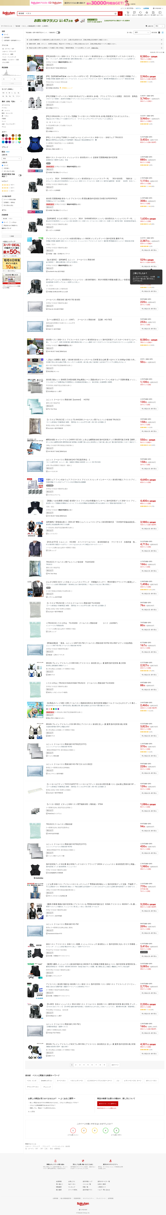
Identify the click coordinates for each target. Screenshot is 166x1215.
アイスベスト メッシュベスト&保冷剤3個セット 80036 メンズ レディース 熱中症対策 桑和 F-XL (85, 238)
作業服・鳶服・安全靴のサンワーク (59, 254)
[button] (158, 8)
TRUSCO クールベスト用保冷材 (59, 824)
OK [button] (158, 277)
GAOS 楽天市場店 (53, 833)
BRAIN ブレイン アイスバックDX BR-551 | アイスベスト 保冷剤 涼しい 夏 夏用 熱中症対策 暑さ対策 (86, 724)
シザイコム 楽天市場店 (55, 597)
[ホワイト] (9, 135)
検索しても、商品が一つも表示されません (43, 1108)
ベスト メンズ (31, 1080)
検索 (12, 83)
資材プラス (51, 675)
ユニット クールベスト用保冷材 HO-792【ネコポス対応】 (69, 764)
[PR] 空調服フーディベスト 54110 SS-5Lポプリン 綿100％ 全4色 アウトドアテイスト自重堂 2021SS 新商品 (91, 96)
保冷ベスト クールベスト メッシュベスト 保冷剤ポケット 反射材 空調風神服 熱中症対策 (81, 157)
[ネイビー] (6, 142)
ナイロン (4, 108)
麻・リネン (5, 116)
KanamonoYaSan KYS (55, 933)
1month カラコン (46, 1080)
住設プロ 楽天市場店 (54, 329)
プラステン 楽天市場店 (55, 916)
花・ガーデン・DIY (31, 1148)
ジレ (118, 1080)
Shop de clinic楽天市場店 (56, 309)
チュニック (47, 1087)
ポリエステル (6, 105)
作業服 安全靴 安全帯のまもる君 (58, 291)
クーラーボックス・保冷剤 (61, 1146)
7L (13, 96)
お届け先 (4, 155)
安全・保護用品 (55, 1148)
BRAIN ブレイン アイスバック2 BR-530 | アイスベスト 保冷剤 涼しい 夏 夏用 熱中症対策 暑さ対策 (86, 663)
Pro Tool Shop (52, 409)
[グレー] (6, 135)
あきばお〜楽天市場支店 (55, 428)
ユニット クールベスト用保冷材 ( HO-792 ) (63, 1024)
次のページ (115, 1065)
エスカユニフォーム (54, 495)
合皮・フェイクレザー (8, 124)
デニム (4, 127)
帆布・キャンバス (7, 113)
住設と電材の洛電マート (55, 149)
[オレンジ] (13, 138)
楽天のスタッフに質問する (108, 1104)
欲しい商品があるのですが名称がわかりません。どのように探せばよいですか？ (54, 1102)
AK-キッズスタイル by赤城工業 (57, 896)
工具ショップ (52, 550)
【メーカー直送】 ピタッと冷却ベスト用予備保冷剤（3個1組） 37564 (74, 804)
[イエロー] (16, 138)
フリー (18, 96)
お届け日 (4, 162)
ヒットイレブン (53, 533)
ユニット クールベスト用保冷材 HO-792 (62, 924)
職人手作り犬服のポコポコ (56, 718)
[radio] (2, 34)
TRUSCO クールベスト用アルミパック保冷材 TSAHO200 (70, 562)
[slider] (2, 75)
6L (10, 96)
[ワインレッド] (6, 138)
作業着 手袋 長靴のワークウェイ (58, 172)
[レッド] (9, 138)
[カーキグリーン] (19, 135)
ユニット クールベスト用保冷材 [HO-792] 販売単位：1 (68, 460)
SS (3, 93)
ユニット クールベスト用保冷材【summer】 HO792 (67, 400)
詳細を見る (94, 48)
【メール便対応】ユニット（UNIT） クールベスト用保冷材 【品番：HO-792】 (79, 320)
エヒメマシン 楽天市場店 (55, 773)
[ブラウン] (13, 135)
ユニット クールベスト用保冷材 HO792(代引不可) (66, 744)
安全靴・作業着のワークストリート (59, 956)
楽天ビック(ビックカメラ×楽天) (57, 692)
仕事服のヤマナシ (53, 108)
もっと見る (31, 1111)
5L (6, 96)
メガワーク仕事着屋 (54, 190)
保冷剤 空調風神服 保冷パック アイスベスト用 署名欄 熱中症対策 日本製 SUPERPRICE (81, 199)
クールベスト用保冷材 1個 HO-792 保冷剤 (63, 300)
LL (15, 93)
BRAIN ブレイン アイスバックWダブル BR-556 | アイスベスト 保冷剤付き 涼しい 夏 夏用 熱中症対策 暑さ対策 (91, 1044)
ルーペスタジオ (53, 471)
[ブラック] (3, 135)
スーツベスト (61, 1080)
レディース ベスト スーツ (132, 1080)
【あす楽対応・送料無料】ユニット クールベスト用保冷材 (70, 260)
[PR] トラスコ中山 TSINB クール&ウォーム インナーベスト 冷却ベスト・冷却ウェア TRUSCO (84, 137)
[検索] (120, 13)
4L (3, 96)
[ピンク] (3, 138)
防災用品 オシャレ (53, 371)
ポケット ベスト (151, 1080)
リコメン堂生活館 (53, 756)
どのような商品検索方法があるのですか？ (43, 1105)
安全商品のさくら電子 (55, 391)
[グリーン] (19, 138)
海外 (8, 152)
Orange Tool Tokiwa (54, 1033)
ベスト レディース (76, 1080)
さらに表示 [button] (5, 62)
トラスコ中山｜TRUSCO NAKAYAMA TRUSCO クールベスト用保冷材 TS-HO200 (80, 683)
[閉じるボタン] (161, 40)
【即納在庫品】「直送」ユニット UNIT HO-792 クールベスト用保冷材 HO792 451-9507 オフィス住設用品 (89, 643)
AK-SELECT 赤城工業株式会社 (57, 68)
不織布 (4, 118)
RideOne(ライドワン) (54, 813)
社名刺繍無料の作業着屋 (55, 873)
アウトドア (46, 1146)
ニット (4, 121)
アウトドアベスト (33, 1087)
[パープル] (9, 142)
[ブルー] (3, 142)
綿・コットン (6, 110)
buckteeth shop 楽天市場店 (56, 271)
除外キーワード (6, 228)
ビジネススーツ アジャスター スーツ (99, 1080)
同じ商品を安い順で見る (149, 250)
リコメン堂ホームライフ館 (56, 856)
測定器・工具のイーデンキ (56, 655)
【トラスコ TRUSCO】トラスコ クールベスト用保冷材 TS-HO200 (73, 603)
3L (18, 93)
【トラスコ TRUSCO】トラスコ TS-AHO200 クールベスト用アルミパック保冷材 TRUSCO (83, 420)
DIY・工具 (44, 1148)
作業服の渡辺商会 (53, 88)
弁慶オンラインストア (55, 976)
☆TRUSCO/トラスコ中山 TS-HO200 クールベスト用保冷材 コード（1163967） (82, 623)
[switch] (20, 175)
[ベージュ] (16, 135)
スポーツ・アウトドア (32, 1146)
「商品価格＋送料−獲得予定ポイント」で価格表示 (40, 32)
